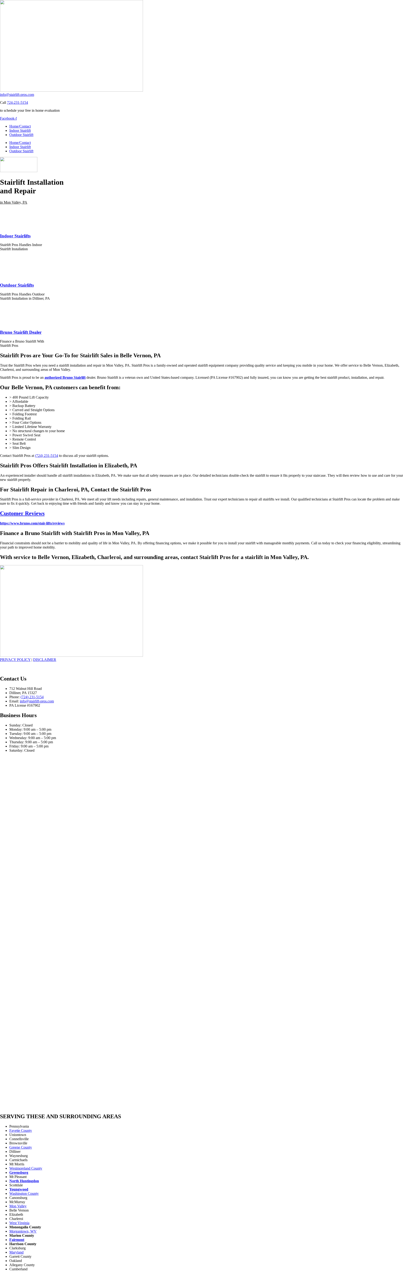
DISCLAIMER (44, 660)
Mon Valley (18, 1206)
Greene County (20, 1147)
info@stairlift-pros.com (17, 95)
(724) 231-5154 (46, 456)
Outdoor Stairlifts (17, 285)
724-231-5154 (17, 102)
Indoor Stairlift (20, 130)
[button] (13, 202)
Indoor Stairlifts (15, 235)
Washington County (24, 1193)
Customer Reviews (22, 513)
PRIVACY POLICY (15, 660)
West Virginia (19, 1223)
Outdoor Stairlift (21, 135)
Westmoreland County (25, 1168)
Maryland (16, 1252)
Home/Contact (20, 126)
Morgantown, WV (23, 1231)
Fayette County (20, 1131)
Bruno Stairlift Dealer (21, 332)
